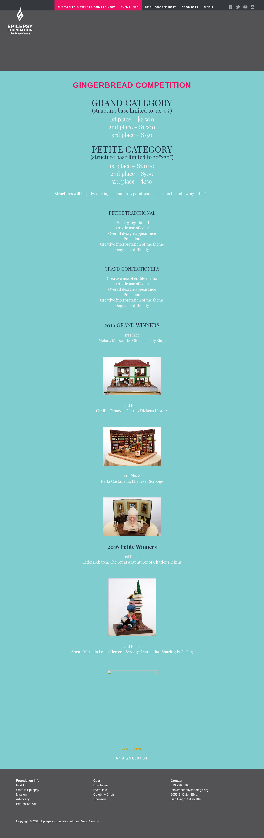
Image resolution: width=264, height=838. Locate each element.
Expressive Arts (26, 804)
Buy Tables (101, 785)
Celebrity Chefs (104, 794)
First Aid (21, 785)
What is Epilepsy (27, 790)
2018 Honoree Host (160, 7)
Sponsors (190, 7)
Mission (21, 794)
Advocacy (23, 799)
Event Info (130, 7)
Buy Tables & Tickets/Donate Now (86, 7)
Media (209, 7)
